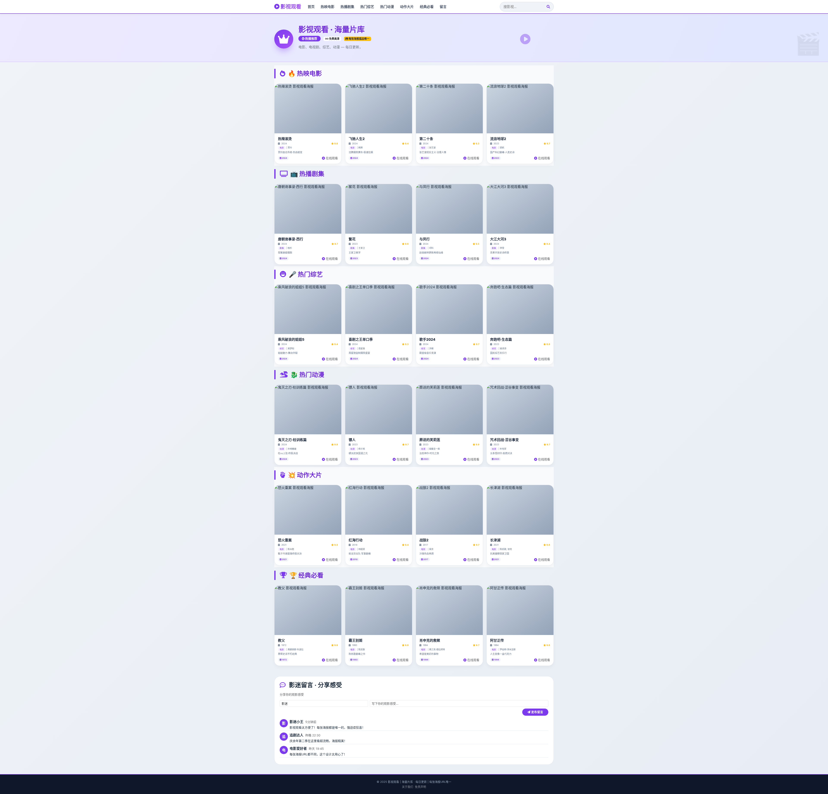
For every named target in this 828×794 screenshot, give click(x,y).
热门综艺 (367, 7)
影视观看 (290, 6)
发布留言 (536, 712)
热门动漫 (387, 7)
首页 (311, 7)
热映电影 (327, 7)
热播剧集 (347, 7)
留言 (443, 7)
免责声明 (420, 786)
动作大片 (407, 7)
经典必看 (427, 7)
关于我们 (407, 786)
